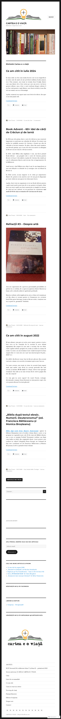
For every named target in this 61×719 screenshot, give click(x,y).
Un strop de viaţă (33, 325)
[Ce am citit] (23, 710)
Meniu (51, 17)
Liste (31, 120)
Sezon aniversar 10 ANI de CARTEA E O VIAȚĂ (21, 672)
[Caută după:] (24, 491)
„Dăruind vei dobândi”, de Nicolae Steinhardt (22, 569)
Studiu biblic (30, 469)
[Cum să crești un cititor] (26, 710)
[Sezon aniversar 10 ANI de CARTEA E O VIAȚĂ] (13, 710)
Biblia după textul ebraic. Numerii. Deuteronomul (22, 431)
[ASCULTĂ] (7, 710)
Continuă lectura (11, 101)
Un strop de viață (11, 690)
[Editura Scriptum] (35, 710)
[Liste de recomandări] (20, 710)
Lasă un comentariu (39, 406)
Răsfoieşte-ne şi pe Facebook (17, 586)
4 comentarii (37, 120)
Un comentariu (31, 215)
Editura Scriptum (11, 697)
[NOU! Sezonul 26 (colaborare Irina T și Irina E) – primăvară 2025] (10, 710)
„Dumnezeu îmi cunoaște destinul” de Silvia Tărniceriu (25, 576)
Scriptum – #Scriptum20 (16, 605)
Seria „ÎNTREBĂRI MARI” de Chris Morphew (22, 574)
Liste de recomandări (13, 679)
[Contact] (41, 710)
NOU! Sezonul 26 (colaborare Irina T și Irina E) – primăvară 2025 (27, 668)
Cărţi (25, 469)
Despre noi (9, 701)
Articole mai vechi (14, 479)
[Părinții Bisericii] (32, 710)
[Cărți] (16, 710)
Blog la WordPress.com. (24, 714)
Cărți (7, 675)
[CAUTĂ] (44, 491)
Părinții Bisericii (11, 694)
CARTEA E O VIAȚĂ (16, 23)
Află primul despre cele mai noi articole (22, 542)
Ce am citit (26, 120)
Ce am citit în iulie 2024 (21, 70)
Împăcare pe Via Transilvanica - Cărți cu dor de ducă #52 (26, 571)
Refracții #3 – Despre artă (22, 224)
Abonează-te (12, 552)
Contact (8, 705)
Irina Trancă (11, 120)
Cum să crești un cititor (13, 686)
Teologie (36, 469)
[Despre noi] (38, 710)
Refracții (26, 325)
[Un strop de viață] (29, 710)
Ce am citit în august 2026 (16, 567)
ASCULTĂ (9, 664)
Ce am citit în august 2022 (22, 335)
